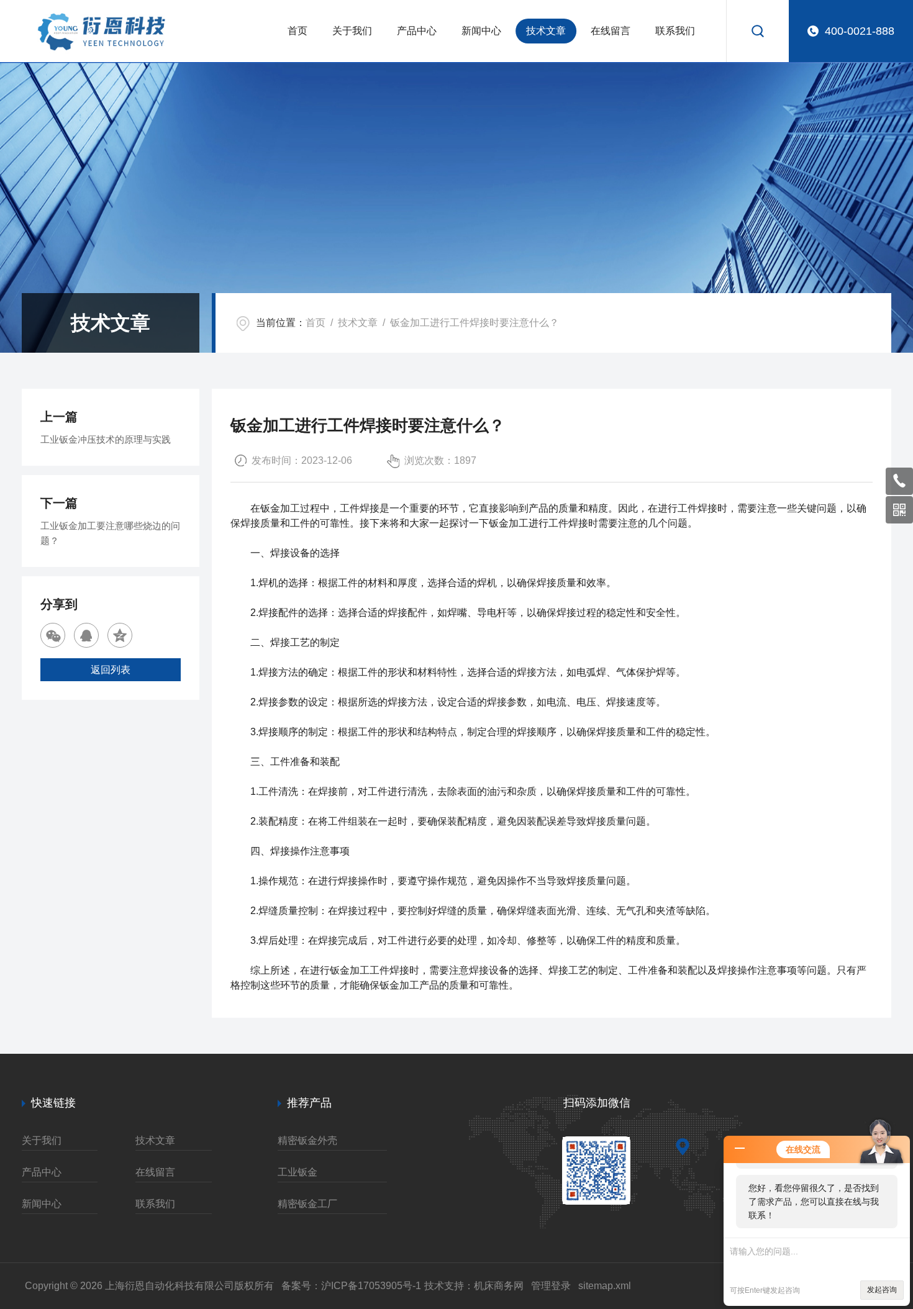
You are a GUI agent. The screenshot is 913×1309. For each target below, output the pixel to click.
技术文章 (546, 30)
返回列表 (110, 669)
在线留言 (610, 30)
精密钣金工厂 (307, 1203)
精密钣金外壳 (307, 1140)
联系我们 (675, 30)
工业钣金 (297, 1172)
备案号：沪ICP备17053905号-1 (351, 1285)
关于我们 (352, 30)
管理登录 (551, 1285)
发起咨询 (882, 1289)
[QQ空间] (119, 635)
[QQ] (86, 635)
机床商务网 (499, 1285)
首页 (297, 30)
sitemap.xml (604, 1285)
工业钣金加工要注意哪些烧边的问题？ (110, 533)
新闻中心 (481, 30)
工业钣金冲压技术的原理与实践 (105, 439)
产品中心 (417, 30)
